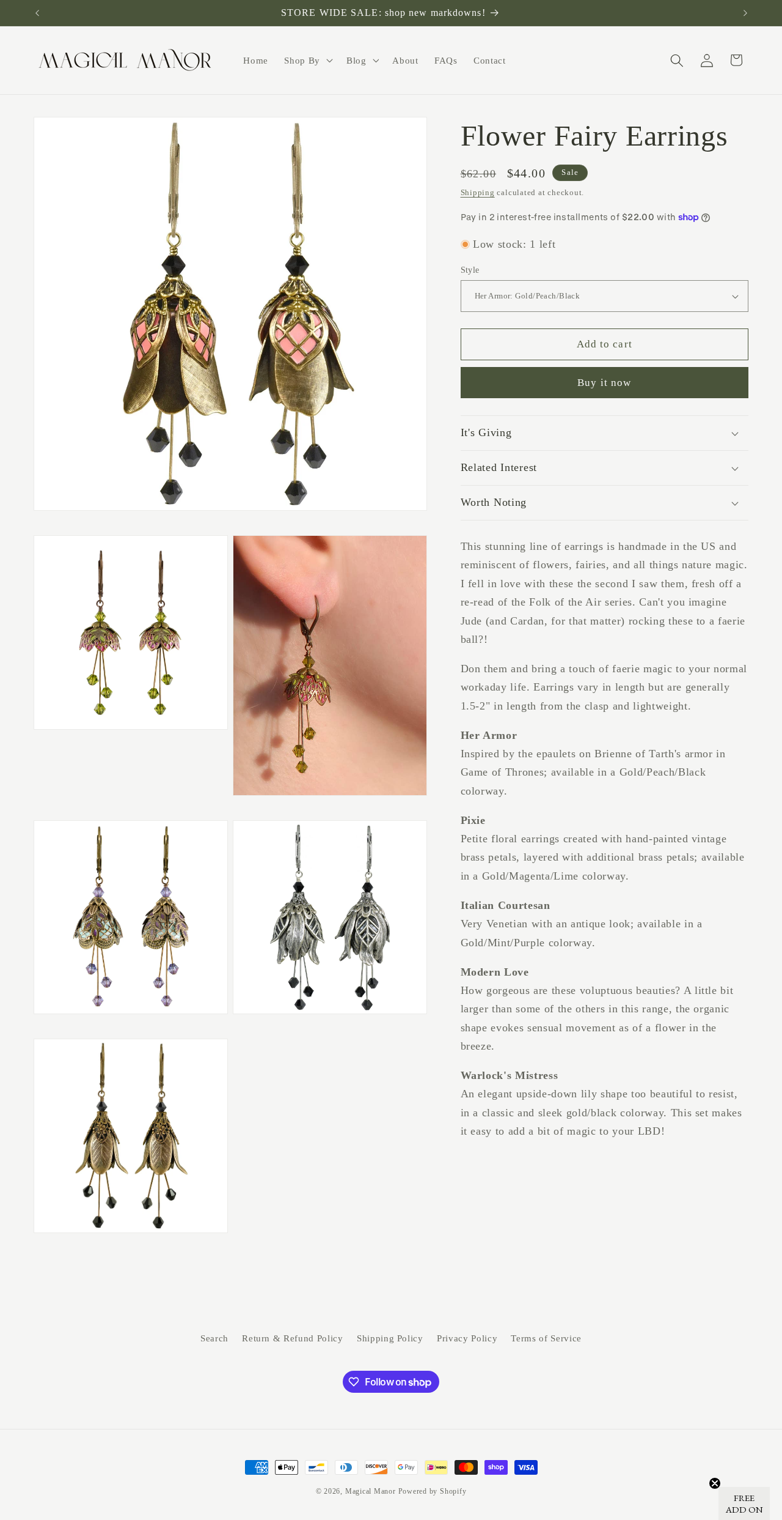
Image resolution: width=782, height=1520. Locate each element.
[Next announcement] (745, 13)
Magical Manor (370, 1491)
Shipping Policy (390, 1338)
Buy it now (604, 382)
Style (470, 270)
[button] (307, 60)
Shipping (478, 192)
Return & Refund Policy (292, 1338)
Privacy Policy (467, 1338)
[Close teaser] (715, 1483)
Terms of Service (546, 1338)
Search (214, 1338)
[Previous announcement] (37, 13)
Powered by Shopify (432, 1491)
